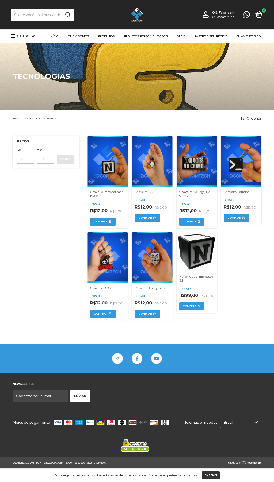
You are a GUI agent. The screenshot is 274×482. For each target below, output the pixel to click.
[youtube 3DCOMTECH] (156, 358)
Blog (181, 36)
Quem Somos (78, 36)
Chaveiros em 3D (32, 118)
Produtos (106, 36)
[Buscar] (67, 15)
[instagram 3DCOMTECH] (117, 358)
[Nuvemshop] (244, 463)
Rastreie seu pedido (210, 36)
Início (54, 36)
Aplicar (65, 158)
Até (39, 150)
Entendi (211, 475)
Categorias (26, 36)
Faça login (226, 12)
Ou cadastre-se (223, 17)
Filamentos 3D (248, 36)
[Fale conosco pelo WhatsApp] (247, 16)
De (19, 150)
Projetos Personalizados (145, 36)
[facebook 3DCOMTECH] (137, 358)
